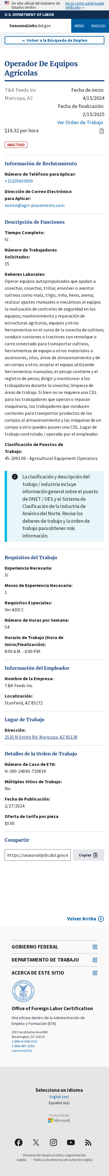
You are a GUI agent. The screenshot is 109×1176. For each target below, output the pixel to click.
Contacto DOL (22, 1050)
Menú (79, 25)
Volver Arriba (81, 919)
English (98, 25)
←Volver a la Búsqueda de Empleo (54, 40)
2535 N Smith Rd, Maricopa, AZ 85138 (41, 737)
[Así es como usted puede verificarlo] (54, 5)
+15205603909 (19, 181)
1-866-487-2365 (23, 1046)
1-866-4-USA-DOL (25, 1041)
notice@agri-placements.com (35, 205)
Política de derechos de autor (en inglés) (63, 1159)
